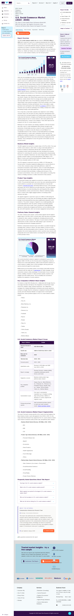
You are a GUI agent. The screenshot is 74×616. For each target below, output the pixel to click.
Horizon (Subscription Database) (42, 603)
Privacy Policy (21, 595)
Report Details (64, 10)
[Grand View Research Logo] (6, 3)
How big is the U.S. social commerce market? (31, 483)
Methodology (41, 29)
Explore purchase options (44, 406)
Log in (62, 3)
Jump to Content (65, 28)
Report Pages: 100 (65, 16)
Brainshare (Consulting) (43, 590)
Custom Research (41, 593)
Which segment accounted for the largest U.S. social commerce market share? (36, 492)
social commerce (22, 89)
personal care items (28, 185)
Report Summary (19, 29)
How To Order (21, 593)
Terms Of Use (21, 598)
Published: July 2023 (66, 22)
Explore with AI (6, 35)
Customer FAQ (21, 590)
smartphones (37, 270)
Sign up (69, 3)
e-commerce (43, 106)
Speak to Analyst (49, 530)
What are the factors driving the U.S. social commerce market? (35, 501)
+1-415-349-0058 (62, 600)
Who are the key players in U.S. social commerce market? (34, 497)
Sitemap (20, 600)
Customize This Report (66, 48)
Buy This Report (66, 56)
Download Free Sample (24, 33)
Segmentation (35, 29)
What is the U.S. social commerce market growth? (32, 487)
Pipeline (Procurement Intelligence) (42, 596)
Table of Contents (27, 29)
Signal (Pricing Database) (43, 599)
